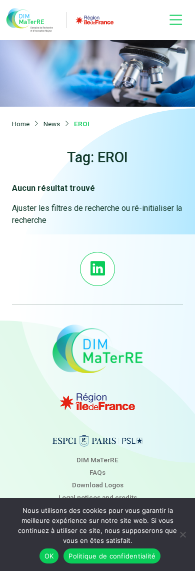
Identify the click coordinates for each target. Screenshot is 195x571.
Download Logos (98, 485)
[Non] (183, 534)
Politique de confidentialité (112, 556)
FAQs (98, 472)
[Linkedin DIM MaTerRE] (97, 269)
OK (49, 556)
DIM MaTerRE (97, 460)
